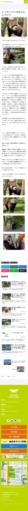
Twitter (19, 420)
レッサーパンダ (14, 262)
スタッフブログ (5, 262)
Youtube (11, 420)
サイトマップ (6, 498)
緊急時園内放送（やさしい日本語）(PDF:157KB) (11, 495)
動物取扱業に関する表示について (11, 492)
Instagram (15, 420)
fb (8, 420)
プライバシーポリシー (8, 500)
